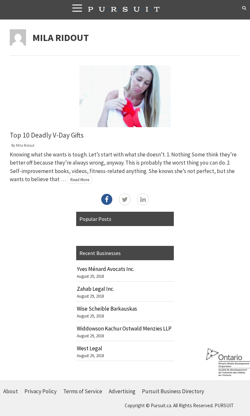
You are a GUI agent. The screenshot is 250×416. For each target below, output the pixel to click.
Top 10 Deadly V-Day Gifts (47, 135)
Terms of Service (82, 391)
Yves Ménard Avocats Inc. (105, 269)
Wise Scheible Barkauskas (107, 308)
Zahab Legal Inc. (95, 288)
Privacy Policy (40, 391)
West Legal (89, 348)
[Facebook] (106, 199)
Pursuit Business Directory (173, 391)
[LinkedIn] (143, 199)
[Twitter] (125, 199)
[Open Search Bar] (244, 8)
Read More (79, 179)
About (10, 391)
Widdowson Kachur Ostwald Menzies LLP (124, 328)
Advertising (122, 391)
